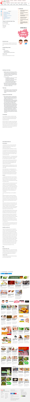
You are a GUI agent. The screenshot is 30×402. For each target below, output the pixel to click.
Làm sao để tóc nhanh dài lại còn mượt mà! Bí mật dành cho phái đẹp (20, 340)
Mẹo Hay (14, 4)
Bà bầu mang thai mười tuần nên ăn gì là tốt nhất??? (3, 351)
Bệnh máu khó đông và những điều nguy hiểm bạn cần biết (11, 285)
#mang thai (15, 0)
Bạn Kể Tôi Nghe (21, 4)
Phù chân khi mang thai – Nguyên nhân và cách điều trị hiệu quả (14, 360)
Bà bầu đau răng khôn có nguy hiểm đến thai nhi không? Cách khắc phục (9, 351)
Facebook (6, 273)
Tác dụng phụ (5, 16)
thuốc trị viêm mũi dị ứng (4, 271)
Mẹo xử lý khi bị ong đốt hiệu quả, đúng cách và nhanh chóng (20, 372)
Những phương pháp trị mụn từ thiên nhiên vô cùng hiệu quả (20, 331)
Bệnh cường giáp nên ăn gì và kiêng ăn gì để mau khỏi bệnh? (4, 285)
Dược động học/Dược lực (7, 17)
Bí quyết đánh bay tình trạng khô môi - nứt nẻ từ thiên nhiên (15, 331)
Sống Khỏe (6, 394)
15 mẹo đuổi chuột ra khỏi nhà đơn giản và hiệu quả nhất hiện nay (15, 372)
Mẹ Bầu (6, 346)
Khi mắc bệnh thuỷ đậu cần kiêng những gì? (14, 309)
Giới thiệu (22, 391)
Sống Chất (2, 4)
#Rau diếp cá (7, 1)
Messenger (10, 273)
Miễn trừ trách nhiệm (23, 392)
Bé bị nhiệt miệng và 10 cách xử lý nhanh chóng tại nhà (9, 309)
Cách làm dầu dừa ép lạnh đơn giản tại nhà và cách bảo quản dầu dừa (26, 382)
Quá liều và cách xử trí (6, 18)
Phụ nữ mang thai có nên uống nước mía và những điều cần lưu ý (3, 360)
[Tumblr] (14, 393)
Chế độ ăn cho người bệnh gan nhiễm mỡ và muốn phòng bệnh (11, 295)
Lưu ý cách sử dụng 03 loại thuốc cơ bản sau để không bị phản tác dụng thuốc (18, 295)
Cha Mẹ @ (8, 4)
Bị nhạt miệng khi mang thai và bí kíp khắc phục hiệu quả (14, 351)
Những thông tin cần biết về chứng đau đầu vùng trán (14, 319)
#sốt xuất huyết (19, 0)
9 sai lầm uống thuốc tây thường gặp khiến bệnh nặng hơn (26, 285)
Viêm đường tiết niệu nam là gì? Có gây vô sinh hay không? (3, 319)
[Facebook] (1, 12)
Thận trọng (5, 14)
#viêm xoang (7, 0)
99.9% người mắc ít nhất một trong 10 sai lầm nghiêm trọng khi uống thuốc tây (18, 285)
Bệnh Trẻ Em (6, 304)
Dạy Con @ (12, 346)
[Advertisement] (10, 35)
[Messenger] (1, 14)
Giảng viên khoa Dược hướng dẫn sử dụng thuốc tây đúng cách (4, 295)
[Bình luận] (1, 15)
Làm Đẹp (18, 326)
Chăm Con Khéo (8, 346)
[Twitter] (12, 393)
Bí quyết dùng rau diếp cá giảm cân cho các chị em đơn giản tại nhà (26, 331)
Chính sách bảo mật (23, 394)
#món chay (11, 0)
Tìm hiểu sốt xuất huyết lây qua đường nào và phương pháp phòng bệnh (9, 319)
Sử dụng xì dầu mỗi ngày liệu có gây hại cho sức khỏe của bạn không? (26, 372)
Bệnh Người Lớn (9, 304)
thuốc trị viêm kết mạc (10, 271)
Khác (4, 19)
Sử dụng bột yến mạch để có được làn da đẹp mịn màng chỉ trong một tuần (21, 382)
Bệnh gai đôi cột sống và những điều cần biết (3, 309)
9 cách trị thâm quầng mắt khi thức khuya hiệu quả (15, 339)
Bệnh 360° (3, 304)
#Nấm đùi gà (23, 0)
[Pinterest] (15, 393)
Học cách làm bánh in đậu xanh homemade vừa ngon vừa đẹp (15, 382)
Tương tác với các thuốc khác (7, 15)
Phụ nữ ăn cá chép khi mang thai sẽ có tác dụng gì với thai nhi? (9, 360)
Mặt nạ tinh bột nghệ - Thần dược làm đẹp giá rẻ (26, 339)
